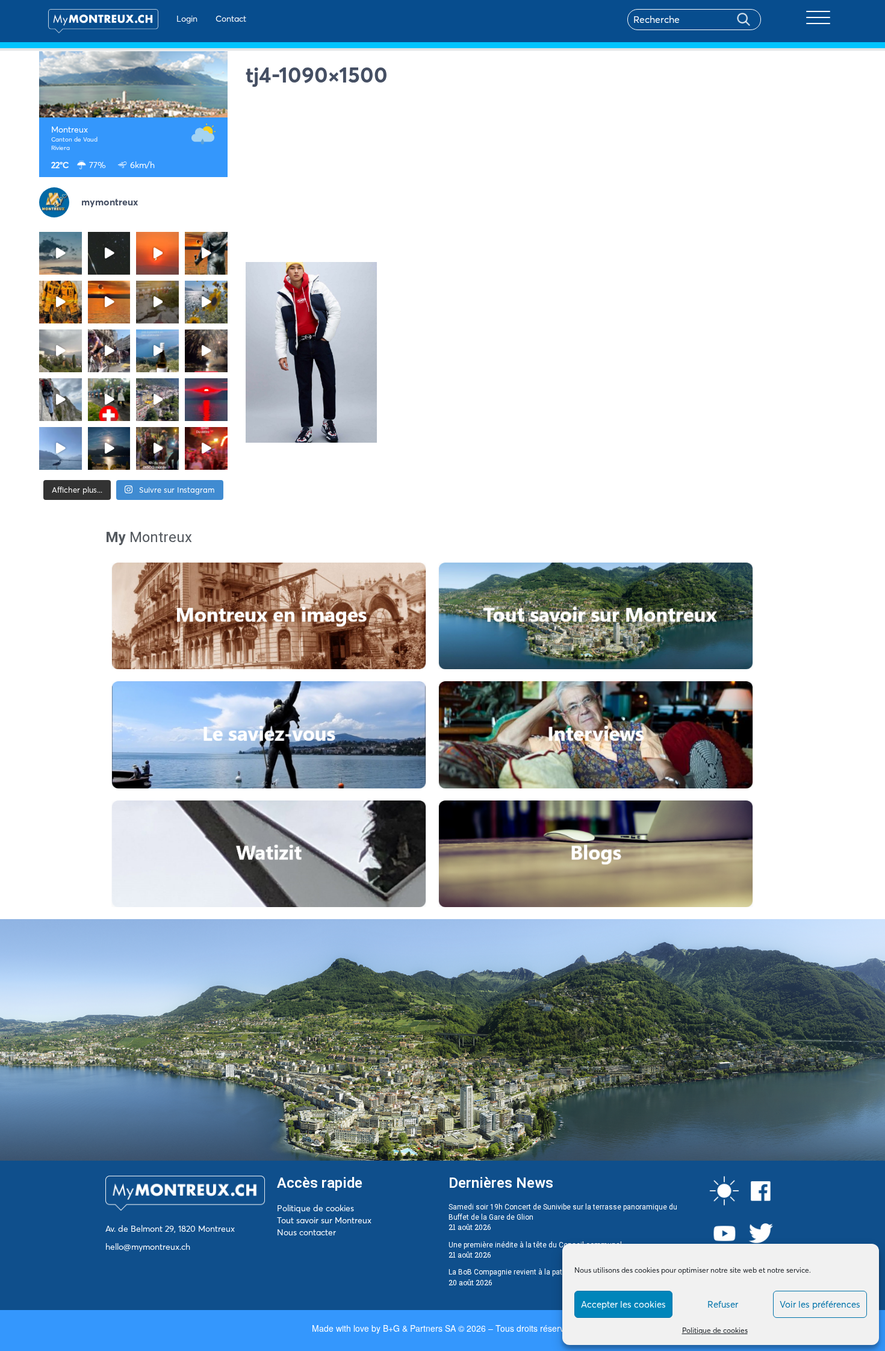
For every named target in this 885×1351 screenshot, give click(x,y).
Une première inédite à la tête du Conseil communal (535, 1245)
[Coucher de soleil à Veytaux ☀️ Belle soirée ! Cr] (206, 399)
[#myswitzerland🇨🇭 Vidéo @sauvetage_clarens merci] (206, 350)
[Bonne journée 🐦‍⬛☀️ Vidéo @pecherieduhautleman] (60, 448)
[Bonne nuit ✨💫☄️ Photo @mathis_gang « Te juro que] (109, 448)
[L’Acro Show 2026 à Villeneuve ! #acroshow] (60, 253)
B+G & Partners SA (419, 1328)
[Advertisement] (546, 177)
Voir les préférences (820, 1304)
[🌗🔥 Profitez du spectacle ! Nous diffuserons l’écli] (206, 253)
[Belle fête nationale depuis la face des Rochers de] (60, 399)
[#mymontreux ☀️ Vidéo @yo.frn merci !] (157, 399)
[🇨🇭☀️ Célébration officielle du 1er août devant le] (109, 399)
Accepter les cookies (623, 1304)
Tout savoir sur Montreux (324, 1220)
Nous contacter (306, 1232)
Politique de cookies (715, 1330)
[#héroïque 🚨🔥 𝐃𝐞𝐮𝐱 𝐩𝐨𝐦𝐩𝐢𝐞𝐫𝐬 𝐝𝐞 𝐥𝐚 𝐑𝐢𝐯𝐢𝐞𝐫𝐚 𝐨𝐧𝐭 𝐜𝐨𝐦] (60, 302)
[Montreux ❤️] (157, 448)
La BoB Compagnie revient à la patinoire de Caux (529, 1272)
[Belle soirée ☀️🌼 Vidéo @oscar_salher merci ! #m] (206, 302)
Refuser (722, 1304)
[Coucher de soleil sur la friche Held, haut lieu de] (157, 302)
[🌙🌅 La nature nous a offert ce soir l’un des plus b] (157, 253)
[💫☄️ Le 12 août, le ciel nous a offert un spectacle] (109, 253)
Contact (231, 18)
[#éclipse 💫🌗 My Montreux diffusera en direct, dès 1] (109, 302)
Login (186, 18)
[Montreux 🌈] (206, 448)
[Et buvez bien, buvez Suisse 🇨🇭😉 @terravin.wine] (157, 350)
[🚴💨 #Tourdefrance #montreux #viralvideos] (109, 350)
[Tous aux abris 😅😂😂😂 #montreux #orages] (60, 350)
